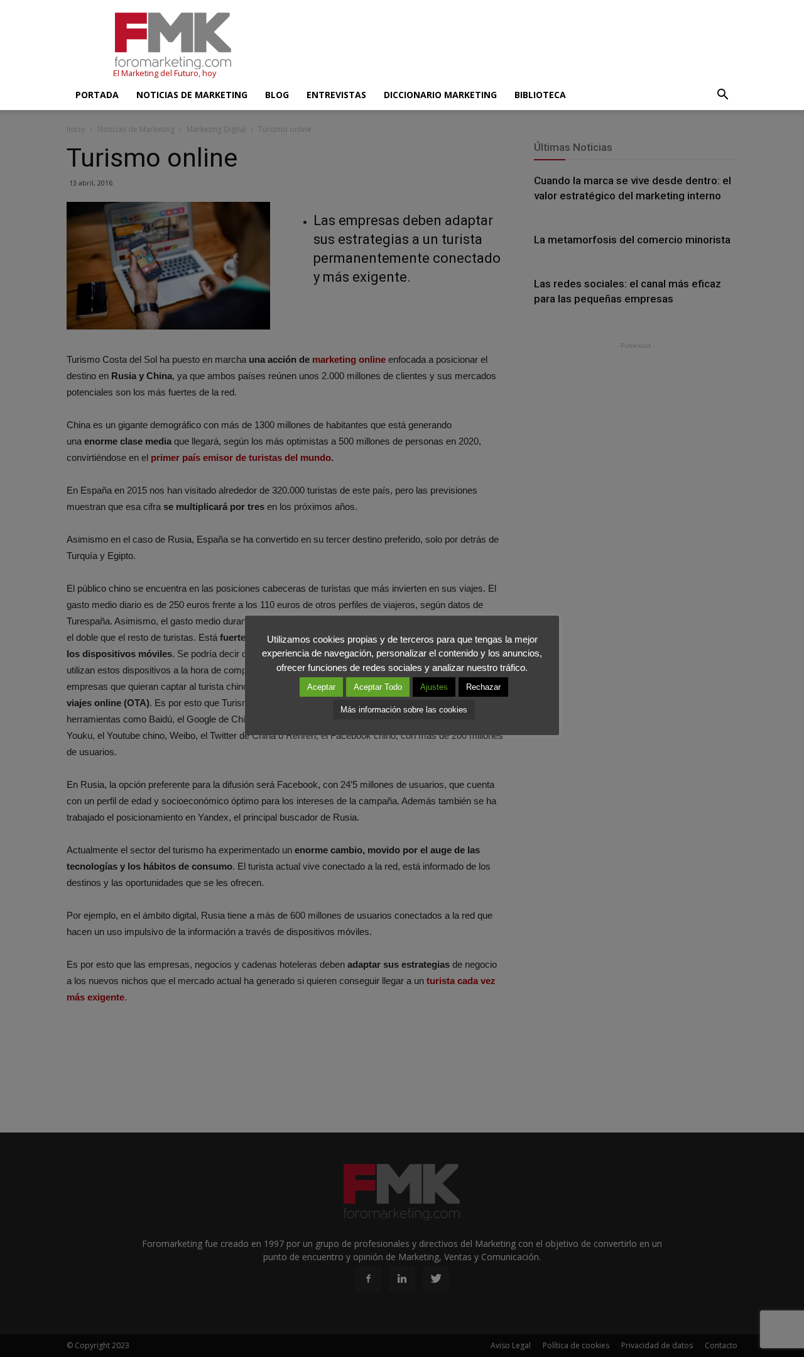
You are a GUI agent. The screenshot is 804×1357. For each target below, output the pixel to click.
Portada (97, 95)
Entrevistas (336, 95)
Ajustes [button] (434, 687)
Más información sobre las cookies (403, 709)
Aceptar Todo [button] (378, 687)
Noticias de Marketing (191, 95)
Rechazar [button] (483, 687)
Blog (277, 95)
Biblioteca (540, 95)
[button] (722, 95)
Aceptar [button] (321, 687)
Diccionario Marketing (440, 95)
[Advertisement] (508, 46)
